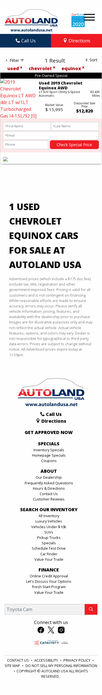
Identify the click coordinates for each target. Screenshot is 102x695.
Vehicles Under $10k (48, 526)
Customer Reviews (49, 499)
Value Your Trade (48, 559)
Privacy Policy (77, 660)
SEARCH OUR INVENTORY (49, 509)
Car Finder (49, 553)
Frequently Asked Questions (49, 482)
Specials (49, 542)
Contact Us (49, 493)
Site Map (13, 665)
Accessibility (46, 660)
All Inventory (49, 515)
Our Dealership (49, 477)
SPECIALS (49, 443)
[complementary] (85, 678)
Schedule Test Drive (49, 548)
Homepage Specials (49, 455)
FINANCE (49, 570)
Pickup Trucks (49, 537)
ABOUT (49, 471)
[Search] (91, 609)
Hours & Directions (49, 488)
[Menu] (89, 18)
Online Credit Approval (49, 576)
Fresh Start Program (49, 586)
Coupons (49, 460)
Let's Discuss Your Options (48, 581)
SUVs (48, 532)
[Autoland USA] (31, 20)
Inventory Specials (48, 449)
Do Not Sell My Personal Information (61, 665)
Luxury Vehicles (48, 521)
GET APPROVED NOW (49, 432)
